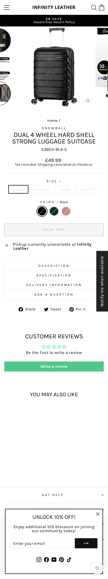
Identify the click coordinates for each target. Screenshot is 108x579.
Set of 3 (87, 189)
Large (65, 189)
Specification (54, 275)
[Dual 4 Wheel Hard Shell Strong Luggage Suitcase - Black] (17, 465)
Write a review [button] (54, 366)
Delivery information (54, 285)
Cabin (18, 189)
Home (52, 120)
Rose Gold (66, 211)
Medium (42, 189)
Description (54, 266)
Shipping (45, 165)
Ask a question (54, 294)
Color (54, 202)
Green (54, 211)
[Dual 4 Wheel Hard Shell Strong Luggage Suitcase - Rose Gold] (29, 465)
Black (42, 211)
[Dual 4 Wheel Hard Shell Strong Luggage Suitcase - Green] (23, 465)
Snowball (54, 128)
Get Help (53, 495)
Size (54, 181)
